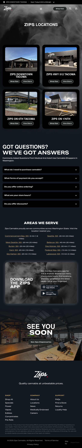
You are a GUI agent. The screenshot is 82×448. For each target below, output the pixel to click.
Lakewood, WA (53, 254)
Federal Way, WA (53, 250)
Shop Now (60, 9)
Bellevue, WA (53, 242)
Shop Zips (14, 81)
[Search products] (70, 9)
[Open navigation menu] (41, 9)
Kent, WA (13, 250)
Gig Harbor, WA (14, 254)
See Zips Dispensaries (41, 342)
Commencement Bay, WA (17, 236)
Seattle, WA (52, 236)
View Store (27, 81)
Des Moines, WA (52, 246)
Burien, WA (14, 246)
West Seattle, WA (14, 242)
